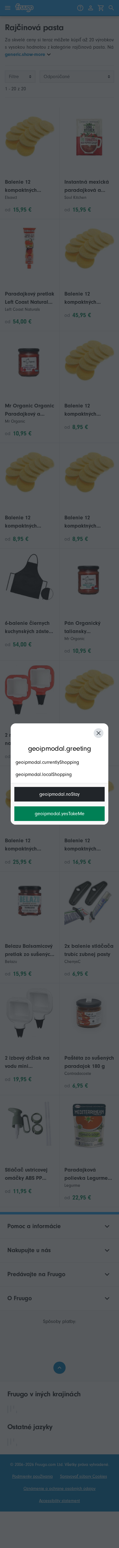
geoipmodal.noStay (59, 794)
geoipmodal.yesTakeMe (60, 813)
